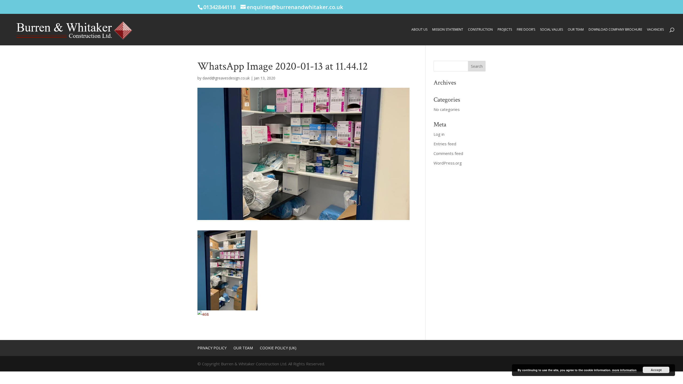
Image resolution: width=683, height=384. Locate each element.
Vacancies (655, 30)
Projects (505, 30)
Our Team (576, 30)
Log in (439, 134)
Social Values (551, 30)
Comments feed (448, 153)
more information (624, 370)
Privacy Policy (212, 347)
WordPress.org (448, 163)
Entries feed (445, 143)
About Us (419, 30)
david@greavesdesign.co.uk (226, 78)
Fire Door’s (526, 30)
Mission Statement (447, 30)
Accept (656, 369)
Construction (480, 30)
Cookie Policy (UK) (278, 347)
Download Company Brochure (615, 30)
